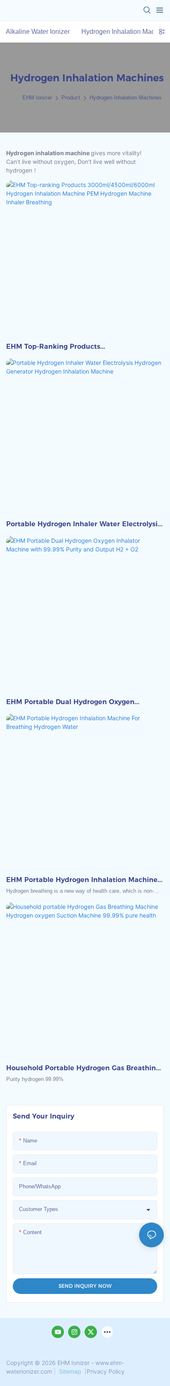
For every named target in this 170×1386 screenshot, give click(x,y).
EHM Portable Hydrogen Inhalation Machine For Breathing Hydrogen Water (82, 880)
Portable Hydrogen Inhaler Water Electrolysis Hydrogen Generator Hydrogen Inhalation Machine (83, 524)
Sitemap (70, 1371)
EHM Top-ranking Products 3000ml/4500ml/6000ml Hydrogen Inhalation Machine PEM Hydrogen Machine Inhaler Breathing (83, 347)
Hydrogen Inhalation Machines (126, 98)
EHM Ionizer (37, 98)
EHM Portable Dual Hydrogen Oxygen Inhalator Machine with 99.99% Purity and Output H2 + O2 (79, 702)
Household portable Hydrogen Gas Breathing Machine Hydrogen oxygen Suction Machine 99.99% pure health (83, 1068)
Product (70, 98)
